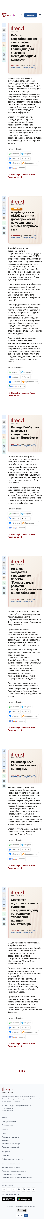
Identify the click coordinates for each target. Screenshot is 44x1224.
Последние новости (9, 1122)
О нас (4, 1134)
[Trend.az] (8, 15)
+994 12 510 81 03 (7, 1108)
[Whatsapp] (4, 1190)
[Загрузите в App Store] (8, 1199)
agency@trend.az (7, 1111)
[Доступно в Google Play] (24, 1199)
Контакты (5, 1140)
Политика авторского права (12, 1174)
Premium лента (7, 1125)
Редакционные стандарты (11, 1144)
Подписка (5, 1155)
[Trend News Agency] (8, 1090)
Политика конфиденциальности (14, 1171)
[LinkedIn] (29, 1190)
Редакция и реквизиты (10, 1137)
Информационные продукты (12, 1159)
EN (18, 1215)
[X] (14, 1190)
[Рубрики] (40, 15)
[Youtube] (19, 1190)
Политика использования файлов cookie (17, 1178)
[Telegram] (24, 1190)
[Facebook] (9, 1190)
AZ (22, 1215)
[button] (4, 25)
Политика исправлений (10, 1147)
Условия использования (11, 1168)
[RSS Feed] (34, 1190)
